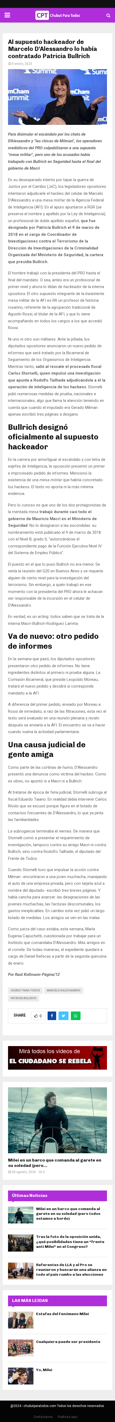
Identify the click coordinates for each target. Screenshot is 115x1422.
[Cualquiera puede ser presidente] (20, 1347)
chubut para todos (25, 990)
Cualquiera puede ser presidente (68, 1341)
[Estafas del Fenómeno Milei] (20, 1320)
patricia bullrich (23, 998)
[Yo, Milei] (20, 1376)
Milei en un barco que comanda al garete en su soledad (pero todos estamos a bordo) (68, 1214)
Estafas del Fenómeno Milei (62, 1314)
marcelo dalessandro (63, 990)
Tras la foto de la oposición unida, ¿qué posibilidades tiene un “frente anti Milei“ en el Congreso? (70, 1241)
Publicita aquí (68, 1417)
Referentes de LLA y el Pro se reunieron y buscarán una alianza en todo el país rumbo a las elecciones (71, 1270)
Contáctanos (43, 1417)
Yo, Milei (44, 1370)
